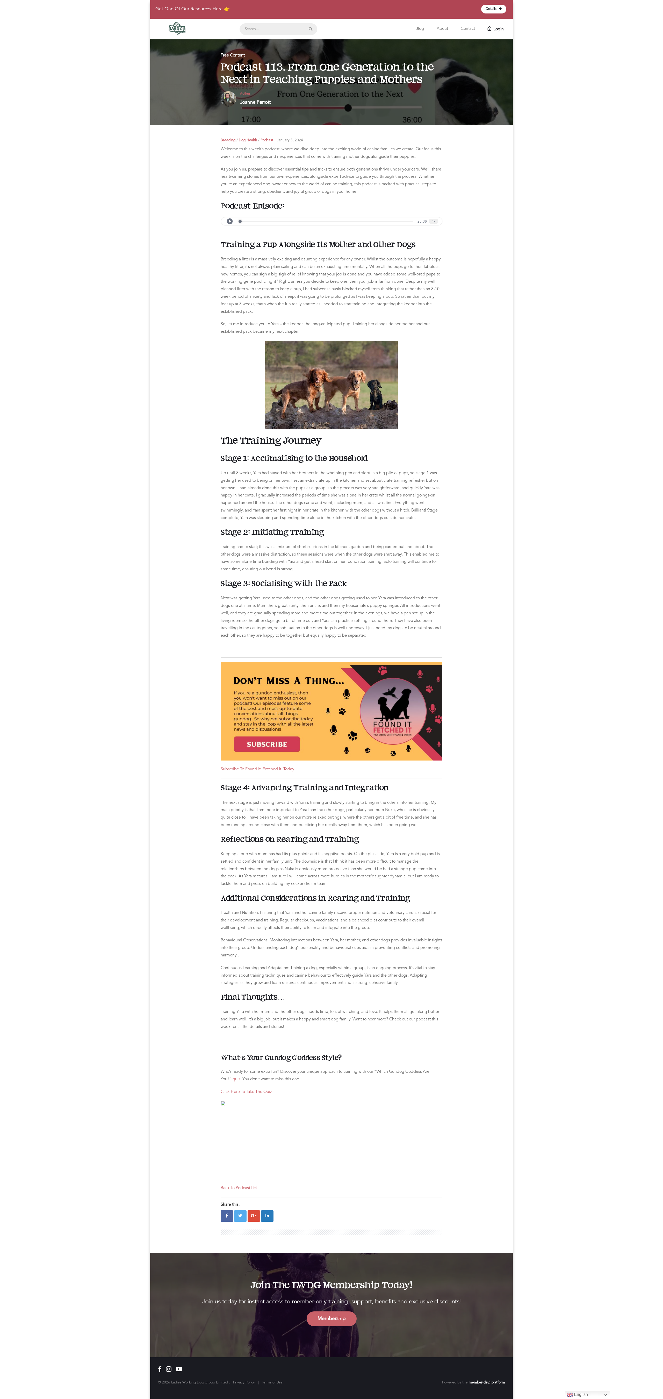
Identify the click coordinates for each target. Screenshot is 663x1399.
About (442, 29)
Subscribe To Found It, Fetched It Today (257, 769)
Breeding (228, 140)
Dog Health (248, 140)
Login (498, 29)
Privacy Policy (244, 1382)
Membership (332, 1318)
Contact (468, 29)
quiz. (237, 1079)
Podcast (267, 140)
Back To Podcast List (239, 1188)
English (580, 1394)
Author (245, 93)
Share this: (230, 1205)
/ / (247, 140)
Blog (419, 29)
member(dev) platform (487, 1382)
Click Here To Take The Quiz (246, 1092)
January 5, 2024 (290, 140)
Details (492, 9)
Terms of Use (272, 1382)
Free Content (233, 55)
